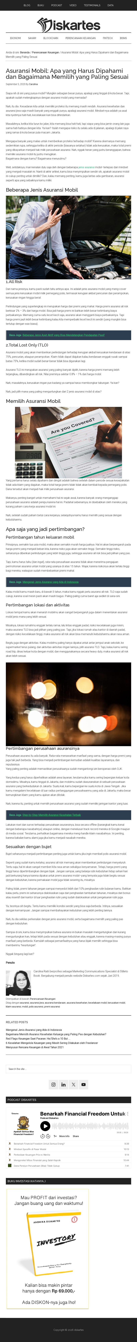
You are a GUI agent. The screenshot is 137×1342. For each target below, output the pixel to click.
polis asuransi (36, 1006)
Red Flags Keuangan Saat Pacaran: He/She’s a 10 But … (38, 1038)
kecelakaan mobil (97, 1002)
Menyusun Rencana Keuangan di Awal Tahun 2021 (35, 1047)
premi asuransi (52, 1006)
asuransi (24, 1002)
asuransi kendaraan (55, 1002)
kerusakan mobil (116, 1002)
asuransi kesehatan (77, 1002)
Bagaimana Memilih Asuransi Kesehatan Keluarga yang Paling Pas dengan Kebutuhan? (56, 1034)
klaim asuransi (13, 1006)
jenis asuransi (87, 167)
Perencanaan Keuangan (42, 999)
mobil (25, 1006)
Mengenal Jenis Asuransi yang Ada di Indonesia (34, 1030)
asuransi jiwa (37, 1002)
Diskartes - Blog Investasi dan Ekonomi (68, 24)
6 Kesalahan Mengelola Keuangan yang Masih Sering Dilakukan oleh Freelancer (52, 1043)
